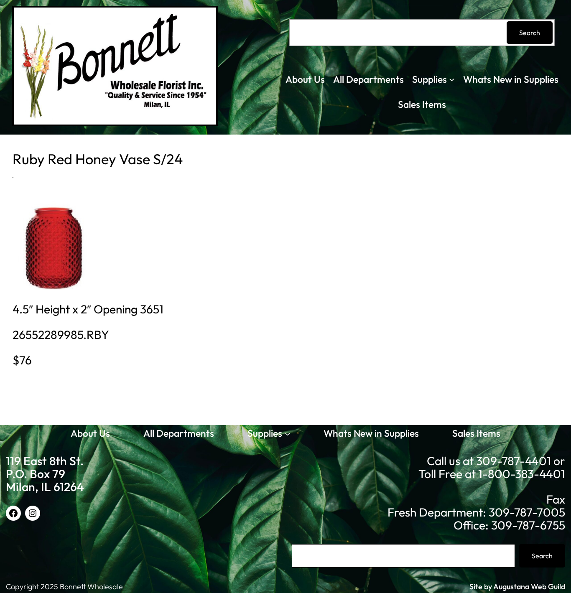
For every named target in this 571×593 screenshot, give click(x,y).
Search (529, 32)
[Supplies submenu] (452, 79)
